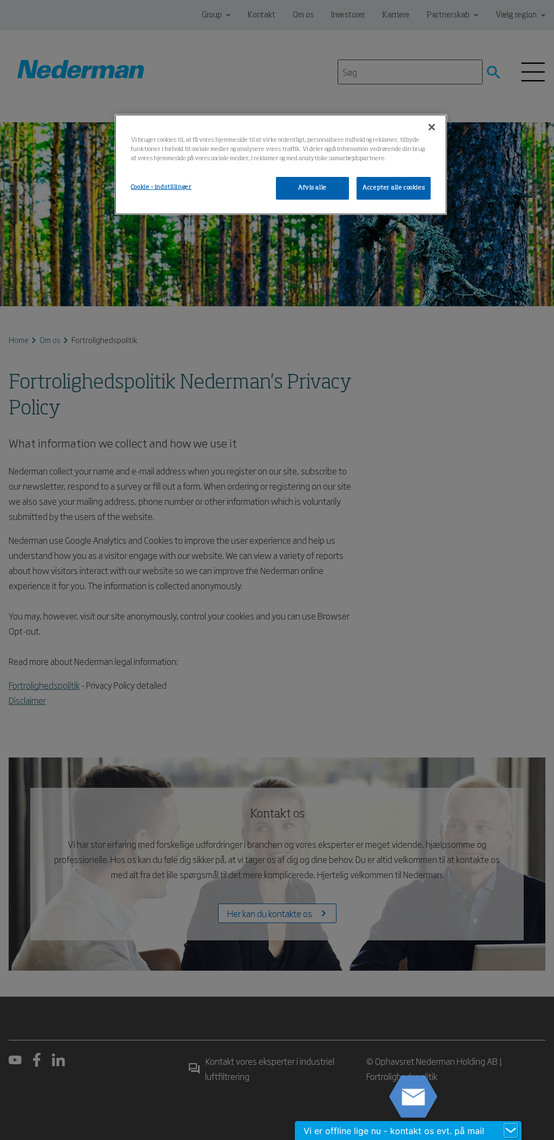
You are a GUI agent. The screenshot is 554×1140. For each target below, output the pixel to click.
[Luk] (432, 127)
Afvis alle (312, 187)
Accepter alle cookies (393, 187)
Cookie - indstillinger (161, 187)
